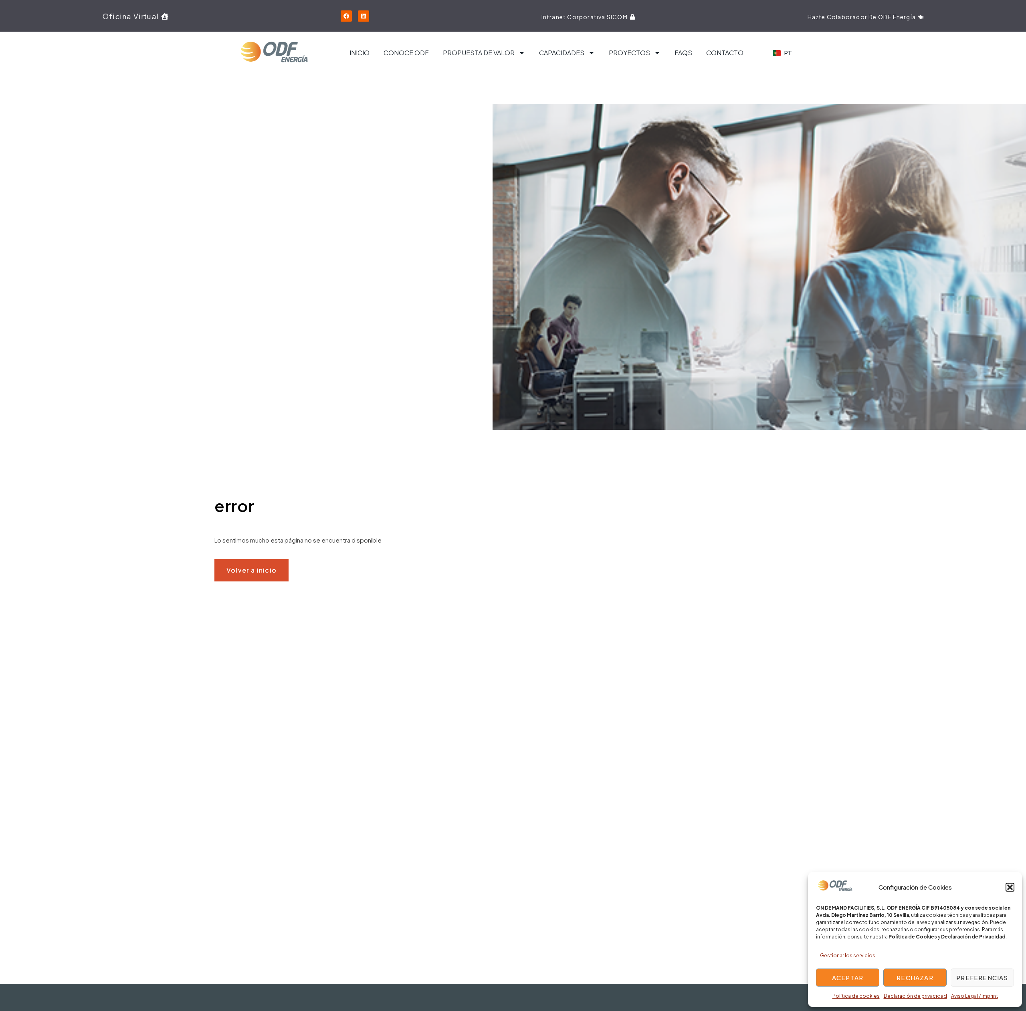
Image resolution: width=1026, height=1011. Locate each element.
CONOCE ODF (406, 52)
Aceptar (847, 977)
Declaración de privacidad (915, 996)
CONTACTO (724, 52)
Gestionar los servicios (847, 955)
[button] (1010, 887)
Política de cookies (856, 996)
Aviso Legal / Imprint (974, 996)
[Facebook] (346, 16)
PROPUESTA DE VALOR (479, 52)
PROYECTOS (629, 52)
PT (788, 53)
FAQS (683, 52)
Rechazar (915, 977)
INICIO (359, 52)
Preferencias (982, 977)
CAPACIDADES (561, 52)
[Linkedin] (363, 16)
